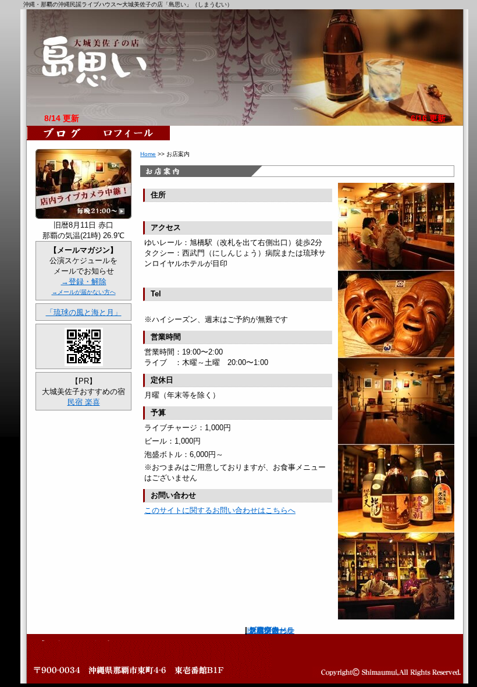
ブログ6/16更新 (62, 133)
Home (148, 154)
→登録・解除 (83, 281)
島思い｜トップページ (245, 67)
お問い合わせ (271, 630)
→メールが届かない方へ (84, 292)
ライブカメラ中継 (83, 184)
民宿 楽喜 (83, 402)
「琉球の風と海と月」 (84, 312)
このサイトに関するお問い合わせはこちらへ (220, 510)
